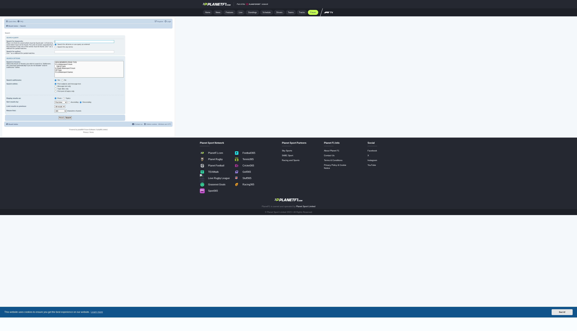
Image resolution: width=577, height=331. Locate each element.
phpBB (80, 129)
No (65, 80)
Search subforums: (14, 80)
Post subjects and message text (69, 84)
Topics (67, 98)
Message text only (64, 86)
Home (207, 12)
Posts (59, 98)
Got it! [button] (562, 312)
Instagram (372, 160)
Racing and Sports (290, 160)
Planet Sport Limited (305, 206)
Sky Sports (287, 150)
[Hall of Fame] (89, 66)
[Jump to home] (217, 4)
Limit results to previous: (16, 106)
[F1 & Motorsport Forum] (89, 64)
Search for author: (13, 51)
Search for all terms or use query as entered (73, 44)
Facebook (372, 150)
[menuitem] (20, 21)
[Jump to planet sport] (253, 4)
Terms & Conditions (333, 160)
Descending (86, 102)
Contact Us (329, 155)
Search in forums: (13, 62)
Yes (58, 80)
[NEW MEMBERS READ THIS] (89, 62)
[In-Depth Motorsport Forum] (89, 68)
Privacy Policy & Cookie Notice (335, 166)
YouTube (372, 165)
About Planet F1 (331, 150)
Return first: (11, 110)
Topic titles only (63, 89)
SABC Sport (287, 155)
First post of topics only (65, 91)
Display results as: (13, 98)
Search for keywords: (14, 41)
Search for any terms (65, 47)
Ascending (74, 102)
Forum (313, 12)
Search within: (12, 84)
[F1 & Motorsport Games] (89, 72)
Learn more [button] (97, 312)
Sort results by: (12, 102)
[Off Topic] (89, 70)
